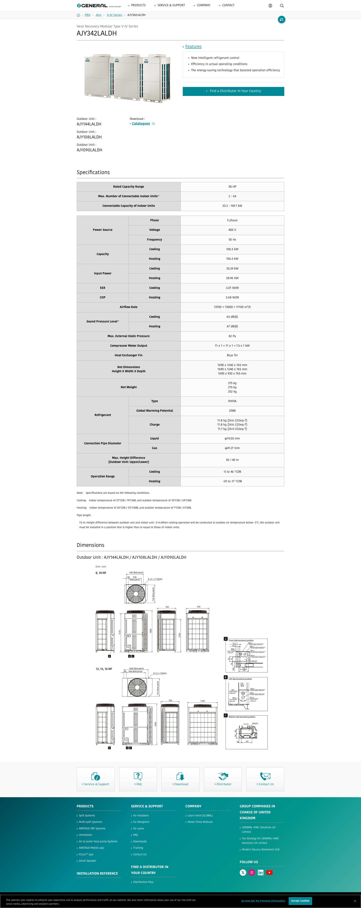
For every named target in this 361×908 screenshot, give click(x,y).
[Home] (80, 15)
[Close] (355, 901)
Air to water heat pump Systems (98, 841)
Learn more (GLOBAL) (200, 815)
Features (193, 47)
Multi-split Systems (90, 822)
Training (138, 848)
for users (138, 828)
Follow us (249, 862)
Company (193, 806)
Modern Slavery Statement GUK (261, 849)
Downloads (140, 841)
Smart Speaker (87, 861)
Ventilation (85, 835)
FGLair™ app (86, 854)
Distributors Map (143, 882)
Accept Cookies (300, 901)
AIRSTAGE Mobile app (91, 848)
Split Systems (87, 815)
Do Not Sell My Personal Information (263, 901)
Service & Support (147, 806)
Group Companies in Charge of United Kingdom (257, 812)
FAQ (135, 835)
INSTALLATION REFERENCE (97, 874)
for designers (141, 822)
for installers (141, 815)
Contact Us (139, 854)
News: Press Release (200, 822)
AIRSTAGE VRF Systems (92, 828)
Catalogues (141, 124)
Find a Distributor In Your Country (235, 91)
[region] (180, 901)
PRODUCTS (85, 806)
